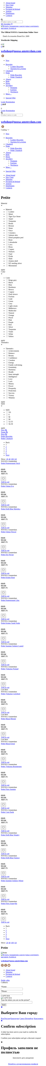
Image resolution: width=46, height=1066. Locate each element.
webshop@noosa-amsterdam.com (21, 51)
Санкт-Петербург (26, 1019)
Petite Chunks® (16, 77)
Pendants (13, 88)
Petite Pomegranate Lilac (10, 600)
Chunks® (9, 71)
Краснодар (14, 1019)
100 (12, 459)
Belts (7, 81)
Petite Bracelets (16, 75)
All (15, 459)
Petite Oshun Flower (8, 532)
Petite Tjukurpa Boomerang (11, 767)
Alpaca (8, 79)
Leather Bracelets (16, 67)
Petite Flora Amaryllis (9, 904)
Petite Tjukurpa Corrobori (10, 694)
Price (3, 434)
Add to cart (5, 482)
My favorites (6, 24)
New (7, 60)
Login (3, 102)
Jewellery (9, 86)
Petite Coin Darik (7, 812)
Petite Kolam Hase (8, 577)
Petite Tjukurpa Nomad (9, 669)
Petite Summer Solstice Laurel (12, 646)
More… (9, 94)
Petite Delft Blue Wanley (10, 835)
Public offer (5, 980)
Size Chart (9, 5)
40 (9, 459)
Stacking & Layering (18, 69)
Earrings (13, 90)
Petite (8, 73)
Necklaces (14, 92)
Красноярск (38, 1019)
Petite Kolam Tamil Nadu (10, 623)
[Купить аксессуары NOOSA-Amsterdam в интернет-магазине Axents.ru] (23, 28)
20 (7, 459)
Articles (8, 11)
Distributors (10, 13)
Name (3, 432)
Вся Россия (5, 1019)
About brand (10, 3)
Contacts (9, 16)
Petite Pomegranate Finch (10, 463)
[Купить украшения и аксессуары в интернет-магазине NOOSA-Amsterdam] (23, 957)
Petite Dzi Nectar (7, 555)
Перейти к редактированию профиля (23, 1064)
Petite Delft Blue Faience (10, 858)
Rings (8, 83)
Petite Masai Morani (8, 719)
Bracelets (9, 64)
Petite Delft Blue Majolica (10, 509)
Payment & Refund (13, 9)
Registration (10, 102)
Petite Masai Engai (8, 744)
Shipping (9, 7)
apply (3, 270)
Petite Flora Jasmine (8, 789)
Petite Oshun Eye (7, 486)
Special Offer (11, 98)
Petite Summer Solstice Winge (12, 881)
